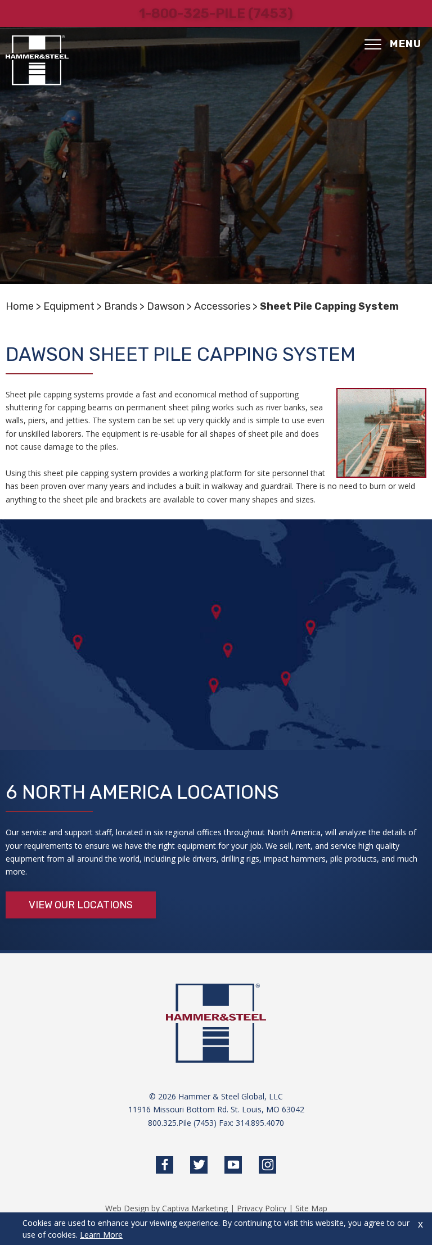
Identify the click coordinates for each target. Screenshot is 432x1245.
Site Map (311, 1208)
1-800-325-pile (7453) (216, 13)
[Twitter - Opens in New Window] (199, 1165)
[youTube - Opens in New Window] (233, 1165)
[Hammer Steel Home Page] (37, 60)
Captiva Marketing (195, 1208)
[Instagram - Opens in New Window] (267, 1165)
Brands (120, 306)
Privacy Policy (261, 1208)
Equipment (68, 306)
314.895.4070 (260, 1122)
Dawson (165, 306)
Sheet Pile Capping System (329, 306)
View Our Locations (81, 905)
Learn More (101, 1234)
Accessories (222, 306)
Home (20, 306)
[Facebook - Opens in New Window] (164, 1165)
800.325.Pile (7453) (182, 1122)
